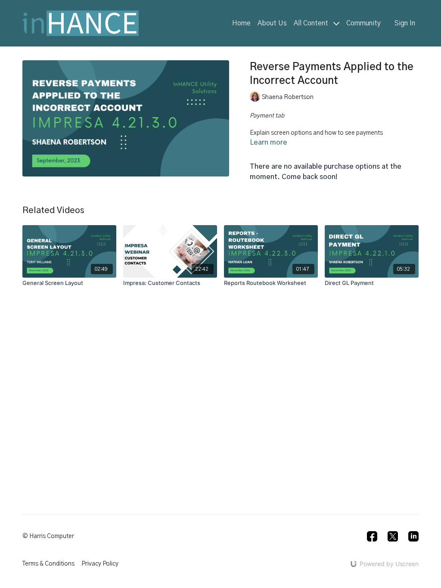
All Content (312, 23)
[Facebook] (372, 536)
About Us (272, 23)
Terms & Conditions (48, 564)
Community (363, 23)
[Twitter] (393, 536)
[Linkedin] (413, 536)
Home (241, 23)
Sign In (404, 23)
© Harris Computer (48, 536)
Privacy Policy (99, 564)
